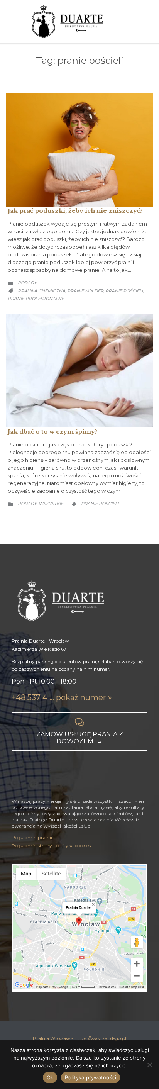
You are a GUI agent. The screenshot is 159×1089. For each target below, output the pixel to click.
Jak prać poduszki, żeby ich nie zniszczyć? (75, 210)
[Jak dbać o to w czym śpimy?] (79, 370)
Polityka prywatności (90, 1077)
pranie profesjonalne (36, 298)
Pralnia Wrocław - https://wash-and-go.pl (79, 1038)
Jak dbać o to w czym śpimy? (52, 431)
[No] (149, 1065)
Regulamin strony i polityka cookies (51, 845)
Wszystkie (51, 503)
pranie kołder (85, 290)
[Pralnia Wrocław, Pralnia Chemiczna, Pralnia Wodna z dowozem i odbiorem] (69, 21)
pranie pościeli (124, 290)
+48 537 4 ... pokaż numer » (62, 697)
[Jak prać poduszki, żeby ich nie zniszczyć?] (79, 150)
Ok (50, 1077)
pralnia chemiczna (41, 290)
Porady (27, 282)
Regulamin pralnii (32, 837)
